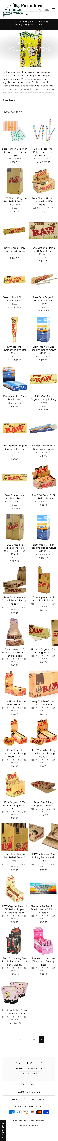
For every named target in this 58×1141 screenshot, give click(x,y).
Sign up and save (28, 1106)
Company (28, 1084)
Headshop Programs (28, 1099)
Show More (9, 100)
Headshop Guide (28, 1092)
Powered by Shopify (29, 1125)
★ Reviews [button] (3, 1130)
